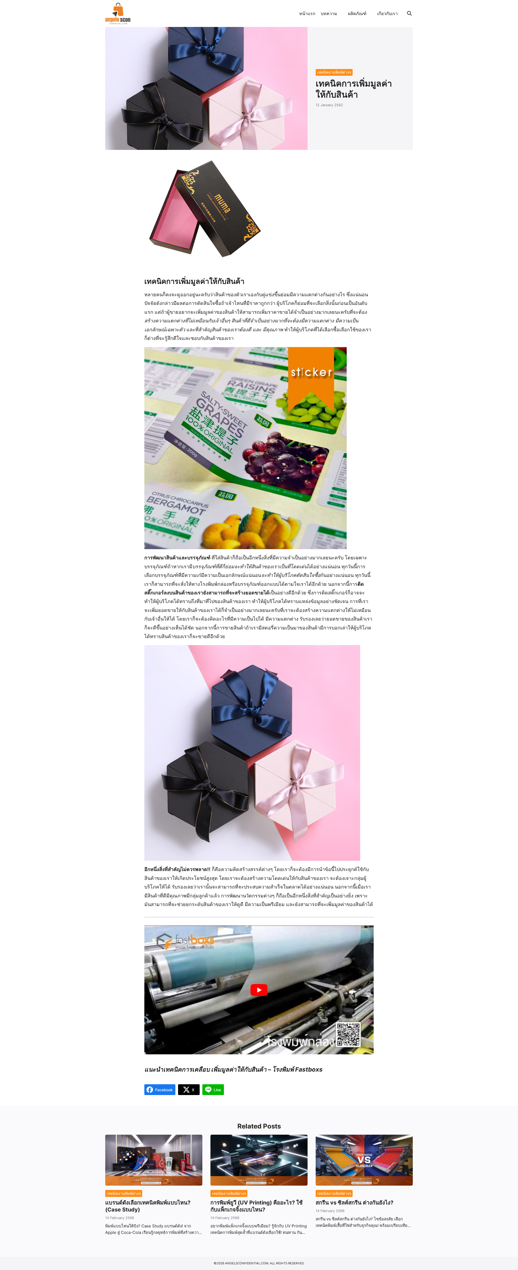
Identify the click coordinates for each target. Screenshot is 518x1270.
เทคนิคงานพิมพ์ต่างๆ (334, 72)
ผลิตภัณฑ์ (357, 13)
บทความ (329, 13)
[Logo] (117, 13)
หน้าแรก (307, 13)
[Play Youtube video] (259, 989)
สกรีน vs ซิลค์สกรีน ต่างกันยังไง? (354, 1202)
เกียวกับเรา (387, 13)
